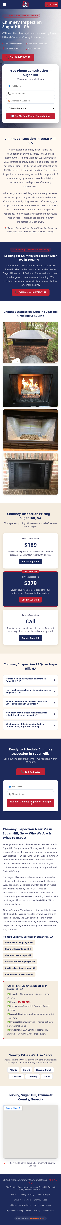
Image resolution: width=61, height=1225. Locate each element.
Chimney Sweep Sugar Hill (18, 955)
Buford (26, 1070)
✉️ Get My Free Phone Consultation (30, 116)
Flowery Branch (43, 1070)
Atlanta (13, 1070)
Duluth (47, 1076)
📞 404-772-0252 (30, 771)
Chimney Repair (43, 1194)
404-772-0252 (24, 1002)
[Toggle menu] (4, 4)
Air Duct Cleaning (33, 1210)
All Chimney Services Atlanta (19, 974)
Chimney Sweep (40, 1200)
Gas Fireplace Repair (42, 1205)
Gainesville (16, 1076)
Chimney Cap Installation (20, 1205)
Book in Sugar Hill (30, 561)
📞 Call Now (51, 4)
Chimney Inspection (22, 1200)
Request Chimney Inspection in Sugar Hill (30, 802)
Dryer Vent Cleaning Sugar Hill (20, 961)
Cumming (32, 1076)
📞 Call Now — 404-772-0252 (30, 292)
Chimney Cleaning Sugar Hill (19, 942)
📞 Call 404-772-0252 (18, 57)
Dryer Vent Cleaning (14, 1210)
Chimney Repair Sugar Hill (18, 949)
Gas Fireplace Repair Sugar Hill (20, 968)
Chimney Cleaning (26, 1194)
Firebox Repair (49, 1210)
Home (13, 1194)
